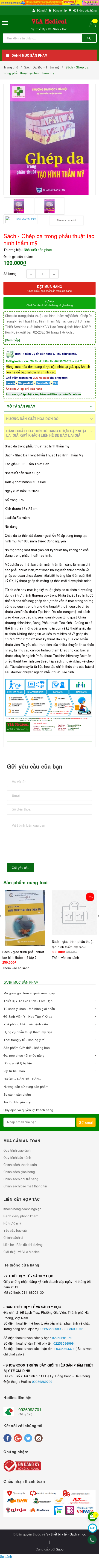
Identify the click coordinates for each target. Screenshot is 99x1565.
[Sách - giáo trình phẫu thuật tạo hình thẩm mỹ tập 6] (74, 912)
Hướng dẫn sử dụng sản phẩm (25, 1087)
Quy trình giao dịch (17, 1150)
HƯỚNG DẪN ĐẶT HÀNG (22, 1079)
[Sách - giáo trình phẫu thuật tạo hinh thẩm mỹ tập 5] (24, 918)
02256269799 (42, 1381)
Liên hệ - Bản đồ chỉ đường (23, 1245)
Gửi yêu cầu (20, 868)
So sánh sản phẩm (17, 1094)
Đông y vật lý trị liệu (17, 1063)
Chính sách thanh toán (20, 1165)
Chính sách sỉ (13, 1238)
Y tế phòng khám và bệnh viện (25, 1024)
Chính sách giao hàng (19, 1172)
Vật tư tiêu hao (14, 1071)
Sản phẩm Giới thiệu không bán (26, 1048)
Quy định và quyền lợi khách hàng (28, 1110)
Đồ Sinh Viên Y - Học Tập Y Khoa (27, 1016)
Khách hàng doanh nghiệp (22, 1209)
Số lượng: (10, 273)
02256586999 (51, 1328)
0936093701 (29, 1409)
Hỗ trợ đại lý (12, 1223)
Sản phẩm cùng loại (25, 882)
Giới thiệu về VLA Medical (21, 1252)
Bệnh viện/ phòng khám (20, 1216)
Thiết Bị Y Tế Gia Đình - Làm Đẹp (27, 1001)
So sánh (6, 1556)
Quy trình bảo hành (17, 1158)
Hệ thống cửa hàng (85, 10)
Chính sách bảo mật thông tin (25, 1186)
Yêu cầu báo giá (15, 1230)
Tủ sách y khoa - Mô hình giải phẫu (29, 1009)
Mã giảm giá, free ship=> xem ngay (29, 993)
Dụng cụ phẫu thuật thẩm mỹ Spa (27, 1032)
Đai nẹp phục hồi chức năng (23, 1055)
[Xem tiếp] (12, 340)
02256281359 (62, 1337)
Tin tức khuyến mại (17, 1102)
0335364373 (66, 1348)
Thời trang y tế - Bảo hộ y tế (23, 1040)
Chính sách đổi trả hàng (20, 1179)
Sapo (60, 1549)
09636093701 (74, 1328)
